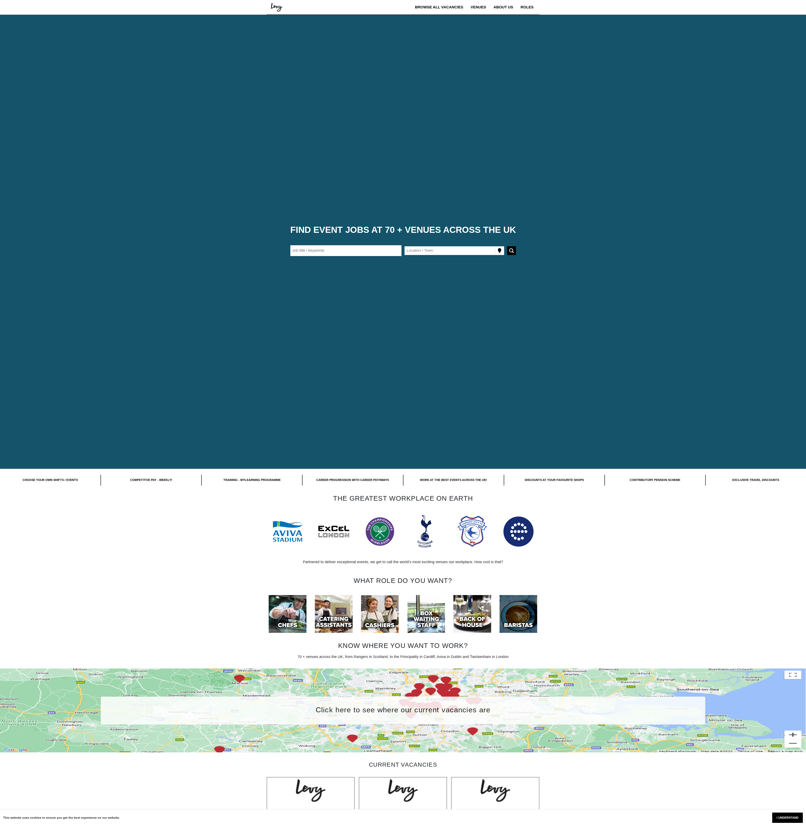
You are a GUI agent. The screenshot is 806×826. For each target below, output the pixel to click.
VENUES (478, 7)
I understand (787, 817)
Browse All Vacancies (439, 7)
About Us (503, 7)
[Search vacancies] (511, 250)
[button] (287, 531)
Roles (527, 7)
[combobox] (407, 250)
